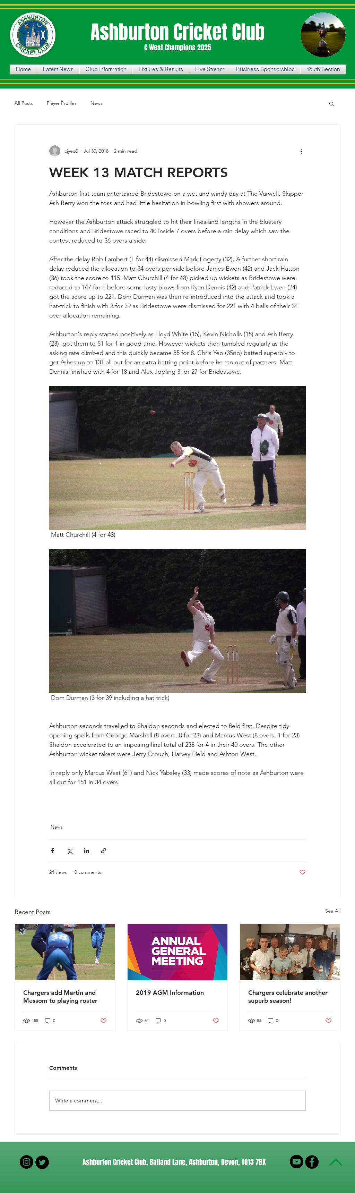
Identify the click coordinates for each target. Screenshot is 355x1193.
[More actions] (301, 151)
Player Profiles (62, 103)
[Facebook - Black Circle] (312, 1162)
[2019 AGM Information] (178, 952)
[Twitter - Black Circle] (42, 1162)
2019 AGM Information (170, 993)
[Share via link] (103, 850)
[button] (331, 103)
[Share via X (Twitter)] (69, 850)
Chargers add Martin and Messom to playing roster (60, 997)
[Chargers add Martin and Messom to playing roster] (65, 952)
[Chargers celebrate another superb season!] (290, 952)
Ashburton (131, 32)
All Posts (24, 103)
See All (332, 911)
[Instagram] (26, 1162)
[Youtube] (296, 1161)
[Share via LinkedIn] (86, 850)
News (96, 103)
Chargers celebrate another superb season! (288, 997)
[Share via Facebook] (52, 850)
